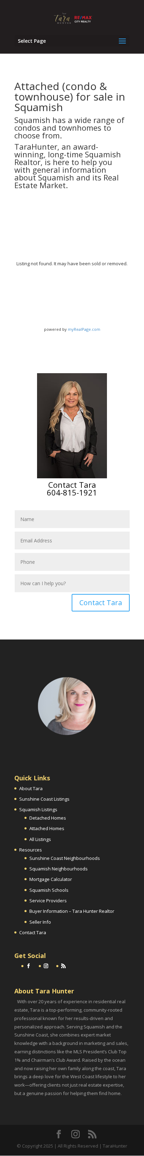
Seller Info (40, 922)
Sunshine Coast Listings (44, 799)
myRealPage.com (84, 329)
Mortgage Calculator (50, 879)
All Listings (40, 839)
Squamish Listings (38, 809)
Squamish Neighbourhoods (58, 869)
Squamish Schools (49, 890)
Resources (30, 850)
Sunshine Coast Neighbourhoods (64, 858)
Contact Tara (100, 602)
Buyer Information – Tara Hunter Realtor (71, 911)
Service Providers (48, 900)
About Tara (31, 788)
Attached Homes (46, 828)
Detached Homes (47, 818)
